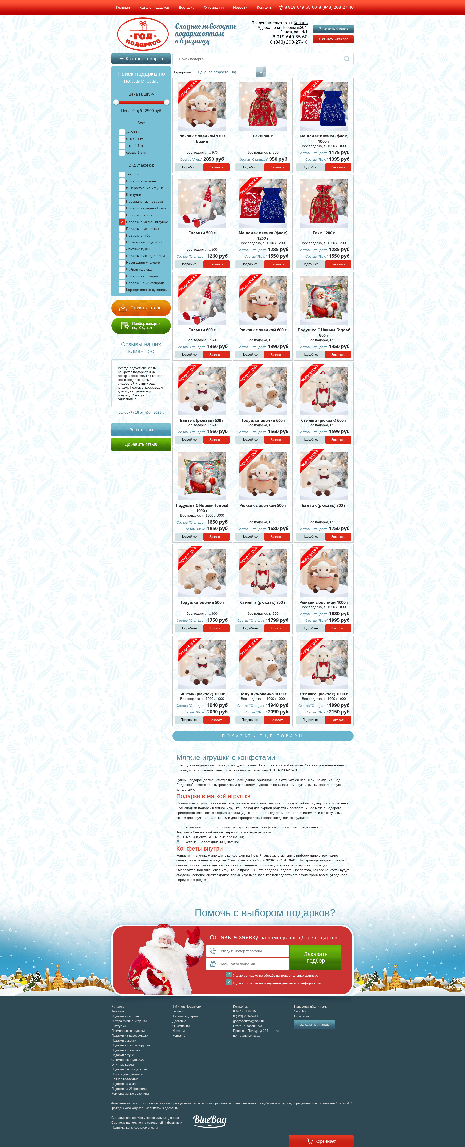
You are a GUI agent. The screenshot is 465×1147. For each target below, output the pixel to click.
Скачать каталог (333, 39)
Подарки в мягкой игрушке (147, 222)
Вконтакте (301, 1016)
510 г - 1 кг (134, 139)
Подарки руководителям (145, 256)
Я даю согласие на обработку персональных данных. (275, 975)
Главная (123, 7)
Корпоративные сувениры (146, 290)
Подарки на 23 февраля (145, 283)
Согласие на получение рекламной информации (146, 1122)
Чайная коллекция (140, 269)
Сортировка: (182, 72)
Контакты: (240, 1006)
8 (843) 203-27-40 (336, 7)
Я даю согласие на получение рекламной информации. (277, 983)
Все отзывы (141, 429)
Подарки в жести (139, 215)
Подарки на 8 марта (142, 276)
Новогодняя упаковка (143, 262)
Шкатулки (133, 195)
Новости (240, 7)
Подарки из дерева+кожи (146, 208)
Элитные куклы (138, 249)
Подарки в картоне (141, 181)
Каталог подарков (154, 7)
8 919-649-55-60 (301, 7)
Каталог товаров (144, 58)
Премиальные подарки (144, 201)
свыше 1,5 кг (136, 152)
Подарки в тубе (138, 235)
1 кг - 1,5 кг (134, 146)
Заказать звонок (333, 29)
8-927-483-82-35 (244, 1011)
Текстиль (133, 174)
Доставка (186, 7)
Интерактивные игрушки (145, 188)
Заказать (216, 167)
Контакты (265, 7)
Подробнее (189, 167)
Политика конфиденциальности (134, 1127)
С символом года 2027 (144, 242)
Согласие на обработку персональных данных (145, 1118)
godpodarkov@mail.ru (248, 1021)
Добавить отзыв (141, 444)
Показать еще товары (263, 736)
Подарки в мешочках (142, 229)
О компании (214, 7)
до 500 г (132, 132)
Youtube (300, 1011)
